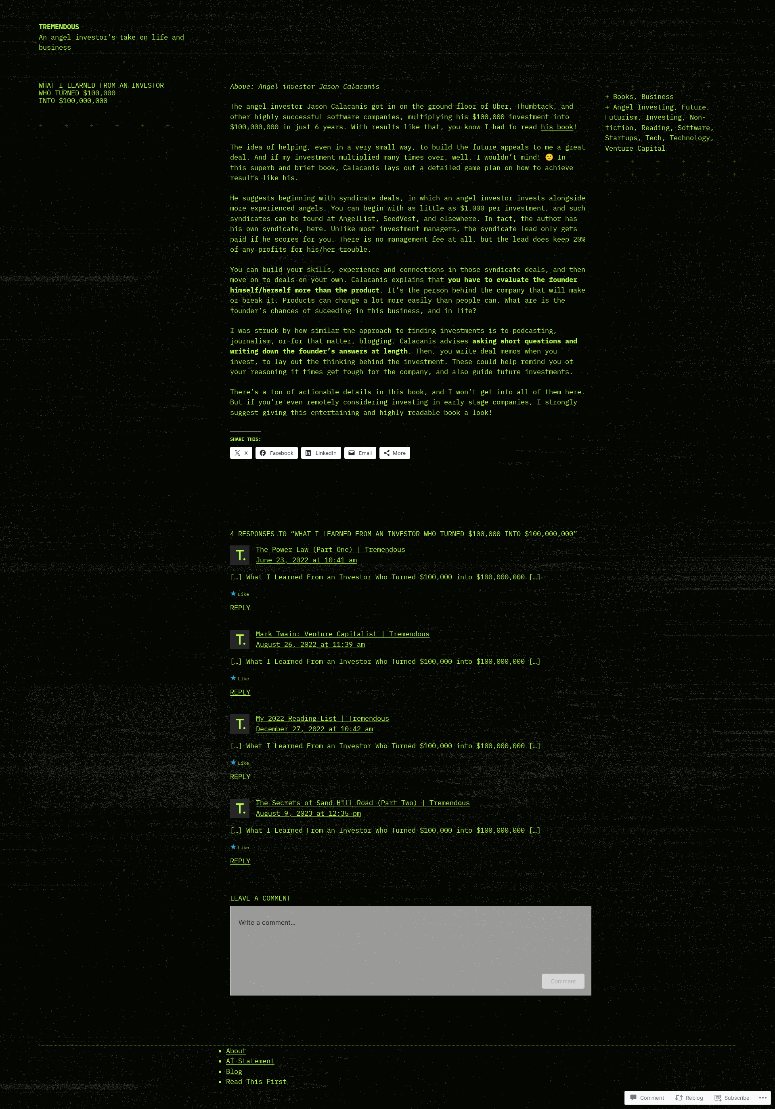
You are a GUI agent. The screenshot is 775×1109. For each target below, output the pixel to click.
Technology (690, 137)
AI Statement (250, 1060)
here (315, 228)
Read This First (256, 1081)
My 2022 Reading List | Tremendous (322, 718)
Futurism (621, 117)
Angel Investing (643, 107)
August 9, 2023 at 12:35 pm (308, 813)
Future (694, 107)
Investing (663, 117)
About (236, 1050)
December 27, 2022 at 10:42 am (314, 728)
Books (623, 96)
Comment (563, 981)
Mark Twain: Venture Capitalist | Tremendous (342, 633)
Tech (653, 137)
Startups (621, 137)
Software (694, 127)
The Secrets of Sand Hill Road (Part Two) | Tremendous (363, 802)
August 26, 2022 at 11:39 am (310, 644)
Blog (234, 1071)
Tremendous (59, 26)
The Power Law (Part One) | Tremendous (330, 549)
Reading (655, 127)
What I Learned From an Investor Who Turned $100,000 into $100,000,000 (101, 93)
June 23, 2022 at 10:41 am (306, 560)
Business (657, 96)
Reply (240, 607)
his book (557, 126)
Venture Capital (635, 148)
